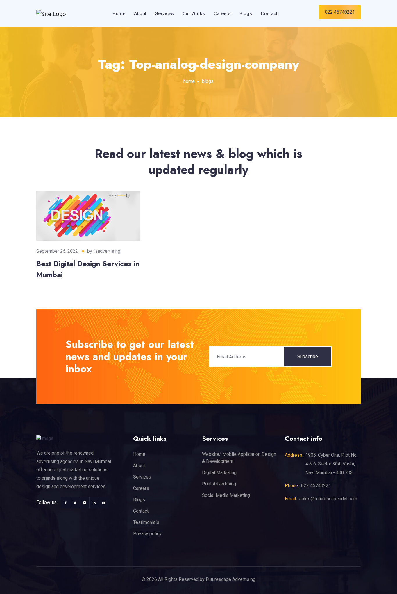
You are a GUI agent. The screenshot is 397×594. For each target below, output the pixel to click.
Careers (222, 13)
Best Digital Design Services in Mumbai (88, 269)
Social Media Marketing (226, 495)
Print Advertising (219, 484)
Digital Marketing (219, 472)
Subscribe (307, 356)
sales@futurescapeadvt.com (328, 498)
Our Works (194, 13)
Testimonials (146, 522)
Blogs (245, 13)
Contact (269, 13)
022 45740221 (340, 12)
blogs (208, 81)
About (140, 13)
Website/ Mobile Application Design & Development (239, 457)
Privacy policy (147, 533)
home (189, 81)
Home (118, 13)
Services (164, 13)
